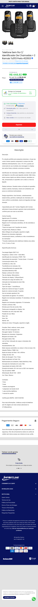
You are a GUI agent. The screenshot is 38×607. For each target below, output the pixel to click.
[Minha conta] (30, 6)
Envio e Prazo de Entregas (9, 505)
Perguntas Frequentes (8, 513)
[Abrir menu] (3, 6)
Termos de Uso (6, 500)
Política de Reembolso (8, 510)
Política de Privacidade (8, 502)
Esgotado (19, 124)
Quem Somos (5, 497)
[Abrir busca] (27, 6)
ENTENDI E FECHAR (10, 597)
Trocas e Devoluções (8, 507)
